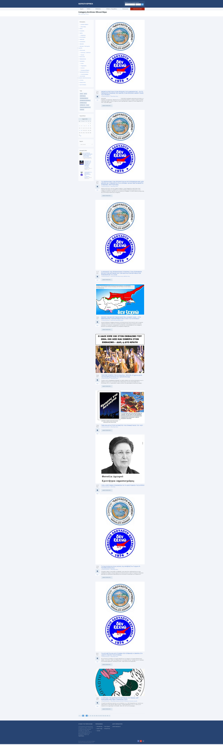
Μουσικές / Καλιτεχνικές (124, 701)
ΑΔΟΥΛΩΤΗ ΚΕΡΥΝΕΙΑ (85, 4)
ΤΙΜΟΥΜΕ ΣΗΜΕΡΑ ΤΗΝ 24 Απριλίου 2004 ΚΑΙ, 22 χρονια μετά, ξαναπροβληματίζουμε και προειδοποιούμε (121, 376)
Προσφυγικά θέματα (85, 70)
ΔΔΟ (85, 93)
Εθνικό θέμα (83, 14)
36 (107, 715)
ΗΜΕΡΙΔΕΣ (125, 276)
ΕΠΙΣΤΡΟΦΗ (82, 95)
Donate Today (99, 728)
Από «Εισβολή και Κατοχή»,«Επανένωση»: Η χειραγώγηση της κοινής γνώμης (88, 154)
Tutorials (98, 730)
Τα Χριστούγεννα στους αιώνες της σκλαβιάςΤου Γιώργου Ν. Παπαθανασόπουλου (120, 567)
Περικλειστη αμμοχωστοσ (85, 107)
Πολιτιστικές (131, 701)
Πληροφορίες (83, 65)
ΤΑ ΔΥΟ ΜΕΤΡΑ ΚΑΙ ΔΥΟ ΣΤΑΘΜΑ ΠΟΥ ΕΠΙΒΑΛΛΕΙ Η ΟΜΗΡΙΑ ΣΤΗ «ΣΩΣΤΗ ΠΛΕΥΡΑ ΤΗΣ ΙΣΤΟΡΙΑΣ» (122, 654)
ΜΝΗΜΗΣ (82, 44)
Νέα (87, 105)
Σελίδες (88, 9)
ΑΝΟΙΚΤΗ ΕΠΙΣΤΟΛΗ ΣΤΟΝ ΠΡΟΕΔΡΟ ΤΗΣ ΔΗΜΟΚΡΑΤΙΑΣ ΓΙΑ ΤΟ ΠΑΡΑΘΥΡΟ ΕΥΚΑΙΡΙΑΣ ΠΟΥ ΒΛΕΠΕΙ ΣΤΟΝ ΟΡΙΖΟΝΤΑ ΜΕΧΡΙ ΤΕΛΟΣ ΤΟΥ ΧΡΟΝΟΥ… (122, 93)
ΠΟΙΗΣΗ (83, 68)
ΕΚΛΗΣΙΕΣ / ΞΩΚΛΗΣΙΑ (85, 52)
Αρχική (81, 9)
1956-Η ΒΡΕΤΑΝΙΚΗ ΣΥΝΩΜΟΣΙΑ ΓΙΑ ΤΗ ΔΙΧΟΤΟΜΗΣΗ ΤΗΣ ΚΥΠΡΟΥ (122, 485)
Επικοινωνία (125, 9)
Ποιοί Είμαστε (107, 726)
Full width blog (99, 726)
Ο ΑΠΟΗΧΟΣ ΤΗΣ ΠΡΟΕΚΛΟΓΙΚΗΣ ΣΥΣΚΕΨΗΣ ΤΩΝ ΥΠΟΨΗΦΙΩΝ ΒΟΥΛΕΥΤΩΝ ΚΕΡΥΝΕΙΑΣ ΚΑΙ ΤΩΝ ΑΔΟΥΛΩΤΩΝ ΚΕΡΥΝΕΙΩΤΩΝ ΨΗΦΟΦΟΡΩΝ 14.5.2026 (121, 273)
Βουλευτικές (113, 276)
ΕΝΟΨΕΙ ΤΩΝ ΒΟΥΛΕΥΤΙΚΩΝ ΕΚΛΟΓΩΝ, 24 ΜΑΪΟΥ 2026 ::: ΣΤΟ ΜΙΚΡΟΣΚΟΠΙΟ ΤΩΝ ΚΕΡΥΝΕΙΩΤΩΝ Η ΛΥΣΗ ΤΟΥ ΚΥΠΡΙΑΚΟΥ (121, 318)
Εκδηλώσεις (98, 9)
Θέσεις (87, 14)
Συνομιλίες (82, 30)
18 (81, 130)
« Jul (80, 135)
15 (94, 715)
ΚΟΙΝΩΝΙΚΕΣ (82, 41)
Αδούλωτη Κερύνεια (105, 96)
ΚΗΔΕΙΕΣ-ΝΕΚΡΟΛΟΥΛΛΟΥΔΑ (85, 78)
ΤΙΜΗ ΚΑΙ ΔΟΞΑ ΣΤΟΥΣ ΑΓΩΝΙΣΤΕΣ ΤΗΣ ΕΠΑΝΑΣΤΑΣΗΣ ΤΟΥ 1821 (122, 425)
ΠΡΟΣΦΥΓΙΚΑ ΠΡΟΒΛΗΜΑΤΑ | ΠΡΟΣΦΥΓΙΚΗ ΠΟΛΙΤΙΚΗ (107, 728)
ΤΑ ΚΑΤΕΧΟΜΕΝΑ (84, 74)
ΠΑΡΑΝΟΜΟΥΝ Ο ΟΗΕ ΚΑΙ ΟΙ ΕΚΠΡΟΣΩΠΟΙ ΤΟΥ (88, 174)
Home (79, 14)
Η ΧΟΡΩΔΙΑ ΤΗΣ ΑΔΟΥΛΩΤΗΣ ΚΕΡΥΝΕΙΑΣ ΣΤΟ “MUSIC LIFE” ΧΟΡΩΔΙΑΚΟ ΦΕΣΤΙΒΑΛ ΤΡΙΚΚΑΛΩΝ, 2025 (120, 698)
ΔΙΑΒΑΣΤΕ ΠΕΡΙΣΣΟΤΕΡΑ (106, 105)
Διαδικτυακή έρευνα (116, 726)
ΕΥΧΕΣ (82, 63)
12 (92, 715)
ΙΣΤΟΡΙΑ (81, 80)
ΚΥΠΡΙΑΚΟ (82, 105)
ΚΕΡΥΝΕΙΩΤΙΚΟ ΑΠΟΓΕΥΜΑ (85, 100)
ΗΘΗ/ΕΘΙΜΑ (82, 76)
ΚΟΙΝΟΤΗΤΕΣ (83, 82)
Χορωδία (135, 701)
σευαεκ (82, 109)
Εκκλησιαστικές (83, 58)
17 (79, 130)
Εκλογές (121, 276)
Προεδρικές (82, 61)
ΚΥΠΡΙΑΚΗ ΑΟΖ (83, 102)
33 (105, 715)
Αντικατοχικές (82, 37)
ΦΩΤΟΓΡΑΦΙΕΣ (83, 84)
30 (103, 715)
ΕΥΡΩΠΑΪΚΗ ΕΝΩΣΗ (84, 98)
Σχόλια (81, 33)
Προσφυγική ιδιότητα (84, 72)
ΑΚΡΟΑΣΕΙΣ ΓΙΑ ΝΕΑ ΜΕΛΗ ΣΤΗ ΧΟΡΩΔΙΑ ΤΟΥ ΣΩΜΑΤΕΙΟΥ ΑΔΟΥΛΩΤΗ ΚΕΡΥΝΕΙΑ (87, 163)
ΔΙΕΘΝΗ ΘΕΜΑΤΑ (84, 24)
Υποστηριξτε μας (137, 9)
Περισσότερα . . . (81, 735)
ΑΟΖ (81, 93)
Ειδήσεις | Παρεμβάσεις (111, 9)
